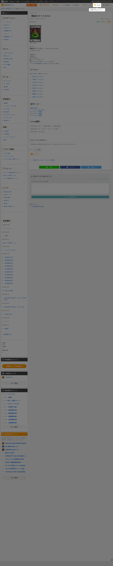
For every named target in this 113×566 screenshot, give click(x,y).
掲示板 (98, 5)
